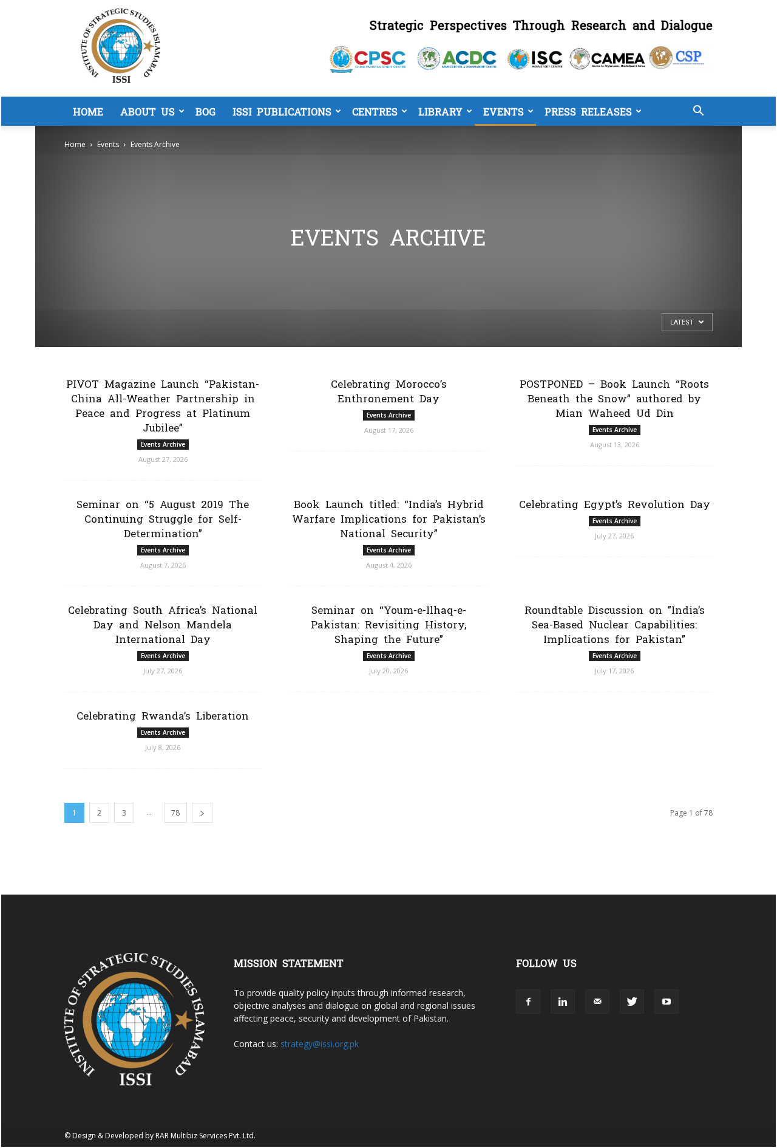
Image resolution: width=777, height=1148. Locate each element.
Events (503, 111)
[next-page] (202, 813)
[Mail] (597, 1001)
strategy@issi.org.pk (319, 1044)
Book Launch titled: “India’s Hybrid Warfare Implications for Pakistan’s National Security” (389, 518)
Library (440, 111)
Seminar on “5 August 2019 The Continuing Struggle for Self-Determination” (162, 518)
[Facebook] (528, 1001)
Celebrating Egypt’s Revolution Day (614, 503)
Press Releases (588, 111)
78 (175, 813)
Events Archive (163, 444)
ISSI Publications (281, 111)
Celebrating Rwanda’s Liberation (162, 715)
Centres (375, 111)
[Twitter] (632, 1001)
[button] (698, 112)
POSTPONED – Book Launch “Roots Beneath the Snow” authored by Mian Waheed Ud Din (614, 398)
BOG (205, 111)
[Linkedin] (563, 1001)
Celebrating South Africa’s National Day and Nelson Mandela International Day (162, 624)
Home (88, 111)
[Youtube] (666, 1001)
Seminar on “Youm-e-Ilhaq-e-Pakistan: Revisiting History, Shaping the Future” (388, 624)
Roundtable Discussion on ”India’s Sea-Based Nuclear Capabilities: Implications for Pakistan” (614, 624)
